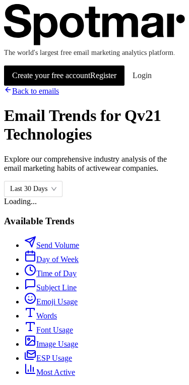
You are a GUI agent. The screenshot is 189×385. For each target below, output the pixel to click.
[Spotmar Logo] (94, 42)
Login (142, 75)
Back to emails (35, 91)
